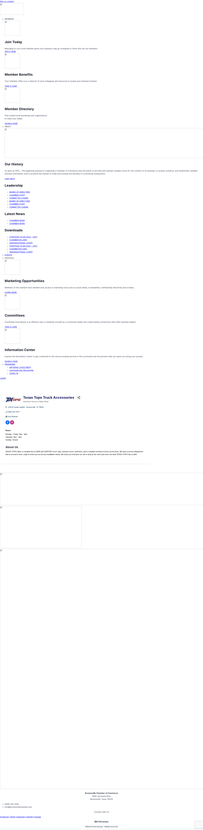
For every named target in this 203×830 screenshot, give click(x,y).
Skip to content (7, 1)
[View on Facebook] (8, 424)
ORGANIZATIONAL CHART (21, 243)
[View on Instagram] (12, 424)
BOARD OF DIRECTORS (19, 192)
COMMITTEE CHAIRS (18, 198)
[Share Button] (78, 397)
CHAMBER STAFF (17, 195)
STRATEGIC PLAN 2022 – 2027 (23, 237)
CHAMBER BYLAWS (18, 240)
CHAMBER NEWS (17, 220)
